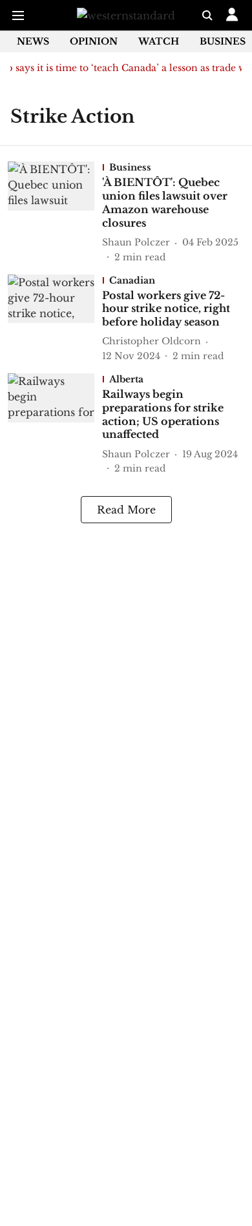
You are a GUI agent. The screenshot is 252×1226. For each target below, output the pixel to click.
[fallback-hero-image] (55, 212)
